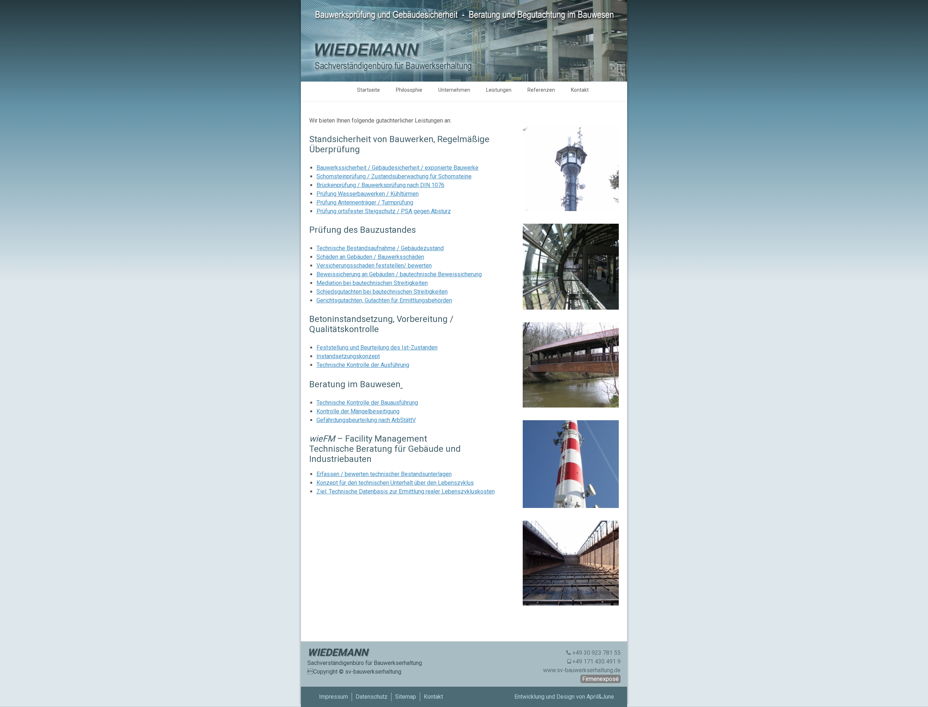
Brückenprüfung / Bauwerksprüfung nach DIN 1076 (380, 185)
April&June (600, 696)
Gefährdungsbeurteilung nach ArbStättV (366, 420)
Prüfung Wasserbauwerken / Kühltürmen (367, 193)
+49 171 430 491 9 (596, 661)
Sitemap (405, 696)
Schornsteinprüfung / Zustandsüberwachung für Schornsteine (394, 176)
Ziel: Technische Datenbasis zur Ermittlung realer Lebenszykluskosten (405, 491)
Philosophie (409, 90)
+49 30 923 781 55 (596, 652)
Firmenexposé (600, 678)
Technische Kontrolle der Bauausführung (367, 402)
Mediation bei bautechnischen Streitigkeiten (372, 283)
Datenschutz (372, 696)
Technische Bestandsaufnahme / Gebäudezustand (380, 248)
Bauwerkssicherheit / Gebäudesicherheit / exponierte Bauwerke (397, 167)
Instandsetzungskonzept (348, 356)
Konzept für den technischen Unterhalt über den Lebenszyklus (395, 482)
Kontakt (580, 90)
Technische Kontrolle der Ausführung (362, 364)
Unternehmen (454, 90)
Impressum (333, 696)
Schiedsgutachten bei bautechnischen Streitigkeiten (382, 291)
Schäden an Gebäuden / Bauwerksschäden (370, 256)
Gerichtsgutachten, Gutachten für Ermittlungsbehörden (384, 300)
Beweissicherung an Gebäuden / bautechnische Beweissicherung (399, 274)
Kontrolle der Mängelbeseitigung (357, 411)
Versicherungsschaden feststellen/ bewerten (374, 265)
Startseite (368, 90)
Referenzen (541, 90)
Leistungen (498, 90)
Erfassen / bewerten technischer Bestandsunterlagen (384, 474)
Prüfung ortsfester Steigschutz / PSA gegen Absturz (383, 211)
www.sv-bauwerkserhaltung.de (582, 670)
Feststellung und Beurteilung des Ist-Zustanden (377, 347)
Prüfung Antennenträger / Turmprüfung (364, 202)
